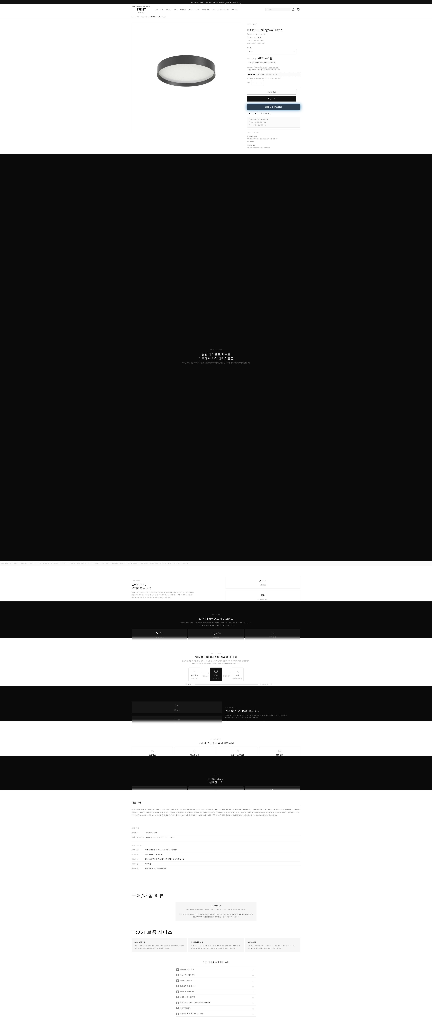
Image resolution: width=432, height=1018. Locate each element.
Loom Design (252, 24)
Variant (249, 47)
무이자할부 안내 (273, 67)
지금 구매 (272, 99)
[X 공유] (255, 113)
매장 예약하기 (251, 141)
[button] (156, 9)
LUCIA (259, 37)
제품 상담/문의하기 (273, 107)
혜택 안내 (264, 67)
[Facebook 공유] (249, 113)
